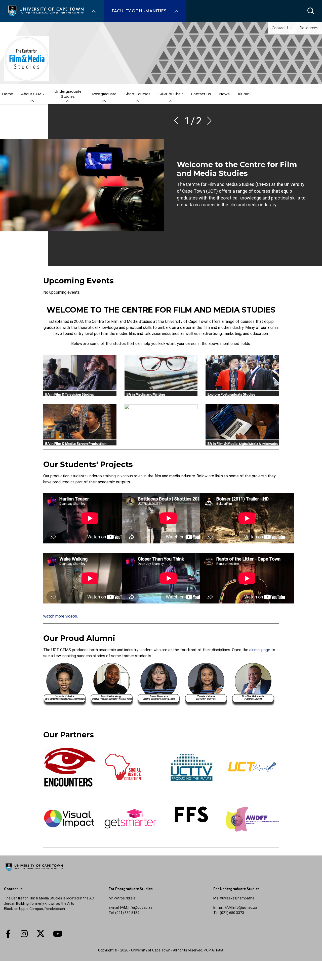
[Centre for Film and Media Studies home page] (26, 59)
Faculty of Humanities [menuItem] (139, 11)
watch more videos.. (60, 616)
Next (208, 120)
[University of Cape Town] (34, 872)
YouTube (57, 934)
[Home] (46, 10)
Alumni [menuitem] (244, 94)
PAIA (219, 950)
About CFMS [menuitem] (32, 94)
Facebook (8, 934)
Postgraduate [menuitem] (104, 94)
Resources (308, 28)
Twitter (40, 934)
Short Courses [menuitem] (137, 94)
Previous (178, 120)
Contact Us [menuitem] (201, 94)
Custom (24, 934)
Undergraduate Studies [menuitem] (68, 94)
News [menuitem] (224, 94)
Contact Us (281, 28)
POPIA (209, 950)
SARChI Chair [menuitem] (170, 94)
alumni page (259, 649)
